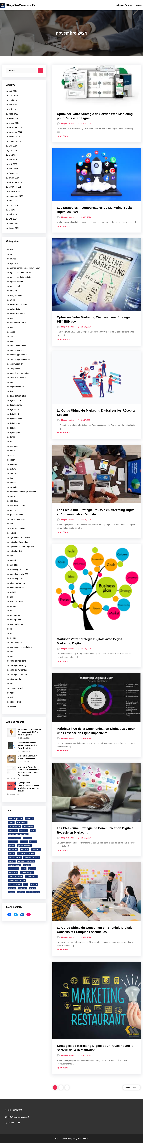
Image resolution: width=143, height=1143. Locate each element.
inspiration (35, 849)
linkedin (13, 533)
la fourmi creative (17, 528)
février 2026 (13, 118)
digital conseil (16, 419)
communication (16, 364)
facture (13, 469)
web (11, 697)
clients (11, 822)
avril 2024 (12, 219)
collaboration (21, 822)
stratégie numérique (18, 670)
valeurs (11, 892)
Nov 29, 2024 (86, 217)
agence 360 (15, 263)
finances (33, 842)
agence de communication (21, 272)
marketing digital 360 (19, 574)
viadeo (13, 693)
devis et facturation (18, 396)
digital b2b (14, 409)
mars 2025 (13, 169)
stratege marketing (18, 661)
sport (12, 656)
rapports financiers (15, 876)
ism (11, 524)
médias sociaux (14, 865)
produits (32, 869)
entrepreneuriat (14, 838)
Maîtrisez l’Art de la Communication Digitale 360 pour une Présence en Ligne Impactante (96, 731)
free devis (14, 501)
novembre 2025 (15, 132)
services (34, 884)
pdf (11, 610)
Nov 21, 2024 (86, 1055)
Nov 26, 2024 (86, 520)
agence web (15, 286)
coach (12, 341)
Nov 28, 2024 (86, 327)
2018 (12, 250)
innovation (24, 849)
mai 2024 (12, 214)
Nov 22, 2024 (86, 937)
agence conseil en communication (25, 268)
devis (12, 391)
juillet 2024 (13, 205)
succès (32, 888)
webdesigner (15, 702)
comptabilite (15, 368)
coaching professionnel (20, 359)
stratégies (22, 888)
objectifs (27, 865)
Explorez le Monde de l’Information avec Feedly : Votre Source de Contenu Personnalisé (29, 771)
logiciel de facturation (19, 542)
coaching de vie (17, 350)
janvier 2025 (13, 178)
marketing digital (15, 857)
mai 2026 (12, 105)
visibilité (20, 892)
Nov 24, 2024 (86, 738)
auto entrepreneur (18, 323)
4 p (11, 254)
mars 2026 (13, 114)
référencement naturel (17, 880)
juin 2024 (12, 210)
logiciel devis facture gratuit (22, 547)
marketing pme (16, 578)
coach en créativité (18, 345)
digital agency (16, 405)
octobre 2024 (14, 191)
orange (13, 606)
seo (11, 652)
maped (13, 560)
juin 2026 (12, 100)
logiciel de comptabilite (20, 537)
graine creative (16, 515)
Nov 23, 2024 (86, 838)
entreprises (13, 842)
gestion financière (24, 846)
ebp (11, 441)
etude (12, 451)
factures (13, 473)
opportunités (13, 869)
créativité (23, 830)
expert (12, 460)
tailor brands (15, 679)
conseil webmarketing (19, 373)
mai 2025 (12, 159)
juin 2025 (12, 155)
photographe (15, 615)
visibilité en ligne (33, 892)
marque (11, 861)
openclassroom (16, 601)
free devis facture (17, 505)
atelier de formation (18, 304)
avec (12, 327)
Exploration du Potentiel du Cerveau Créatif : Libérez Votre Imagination (29, 732)
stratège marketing (18, 665)
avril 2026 (12, 109)
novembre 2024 (15, 187)
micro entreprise (17, 588)
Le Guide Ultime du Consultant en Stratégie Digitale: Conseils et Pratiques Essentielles (95, 930)
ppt (11, 633)
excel (12, 455)
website (13, 706)
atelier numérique (17, 314)
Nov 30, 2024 (86, 123)
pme (12, 629)
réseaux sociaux (14, 884)
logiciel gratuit (16, 551)
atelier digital (15, 309)
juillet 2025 (13, 150)
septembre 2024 (15, 196)
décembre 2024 (15, 182)
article (12, 300)
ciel (11, 336)
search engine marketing (21, 647)
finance (13, 483)
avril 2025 (12, 164)
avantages (29, 819)
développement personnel (18, 834)
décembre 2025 (15, 127)
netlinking (14, 592)
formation (14, 487)
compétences (28, 826)
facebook (14, 464)
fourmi (12, 496)
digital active (15, 400)
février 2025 (13, 173)
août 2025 (12, 146)
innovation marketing (19, 519)
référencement (31, 876)
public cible (13, 873)
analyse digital (16, 295)
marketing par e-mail (31, 857)
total (11, 684)
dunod (12, 437)
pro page (14, 638)
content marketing (18, 377)
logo (11, 556)
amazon (13, 291)
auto (12, 318)
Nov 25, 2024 (86, 649)
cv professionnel (17, 387)
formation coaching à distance (23, 492)
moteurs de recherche (26, 861)
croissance (13, 830)
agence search (16, 282)
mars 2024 (13, 223)
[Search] (40, 70)
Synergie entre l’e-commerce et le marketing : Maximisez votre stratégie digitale (29, 787)
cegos (12, 332)
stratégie (12, 888)
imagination (13, 849)
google (13, 510)
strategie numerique (18, 674)
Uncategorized (16, 688)
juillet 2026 (13, 96)
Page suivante (131, 1087)
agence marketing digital (20, 277)
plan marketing (16, 624)
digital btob (14, 414)
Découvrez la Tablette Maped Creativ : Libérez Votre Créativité (28, 745)
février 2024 (13, 228)
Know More (62, 136)
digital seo (14, 428)
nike (11, 597)
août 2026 (12, 91)
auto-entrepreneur (15, 819)
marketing (14, 565)
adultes (13, 259)
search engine (16, 642)
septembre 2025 (15, 141)
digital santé (15, 423)
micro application (17, 583)
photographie (15, 620)
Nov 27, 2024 (86, 420)
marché (11, 853)
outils (23, 869)
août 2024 (12, 201)
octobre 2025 (14, 137)
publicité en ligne (27, 873)
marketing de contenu (19, 569)
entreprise (14, 446)
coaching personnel (18, 355)
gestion (11, 846)
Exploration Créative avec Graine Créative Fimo (28, 757)
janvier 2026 (13, 123)
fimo (11, 478)
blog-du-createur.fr (20, 5)
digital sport (15, 432)
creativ (13, 382)
